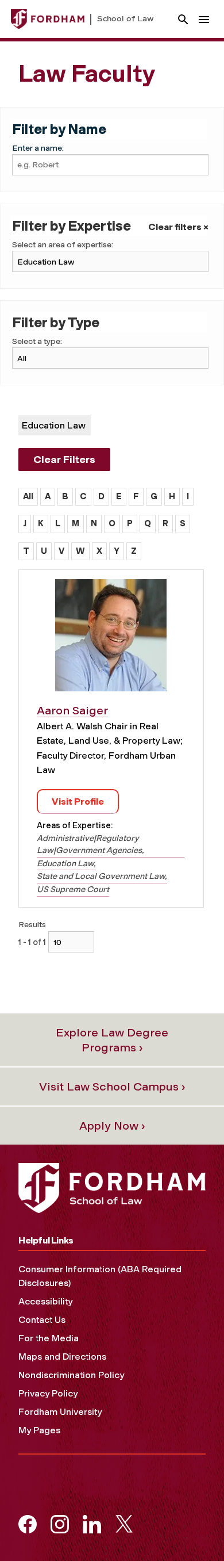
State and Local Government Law (101, 876)
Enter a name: (38, 148)
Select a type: (37, 341)
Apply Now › (112, 1126)
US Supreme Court (73, 889)
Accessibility (45, 1301)
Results (32, 924)
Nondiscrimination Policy (71, 1374)
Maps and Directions (62, 1356)
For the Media (48, 1338)
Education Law (65, 863)
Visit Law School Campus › (112, 1086)
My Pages (39, 1430)
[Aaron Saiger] (111, 639)
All (28, 496)
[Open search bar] (183, 19)
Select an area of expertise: (62, 245)
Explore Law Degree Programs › (112, 1040)
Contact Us (41, 1319)
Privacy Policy (48, 1393)
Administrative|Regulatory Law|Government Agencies (89, 844)
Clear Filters (64, 459)
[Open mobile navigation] (203, 19)
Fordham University (60, 1411)
